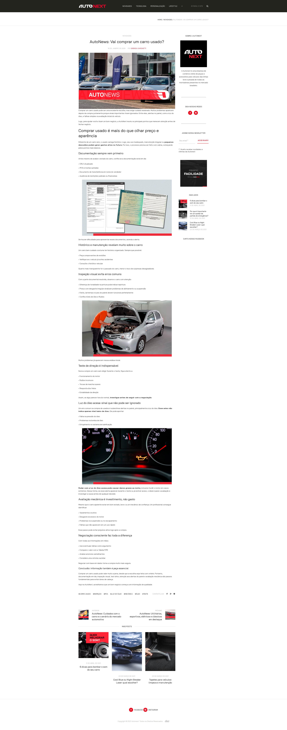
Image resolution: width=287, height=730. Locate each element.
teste (145, 594)
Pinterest (174, 594)
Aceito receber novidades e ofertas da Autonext (191, 150)
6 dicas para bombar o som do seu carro (93, 668)
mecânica (129, 594)
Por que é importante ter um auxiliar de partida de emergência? (199, 213)
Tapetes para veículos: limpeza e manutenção (160, 681)
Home (160, 20)
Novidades (168, 20)
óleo (138, 594)
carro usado (85, 594)
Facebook (167, 594)
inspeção (97, 594)
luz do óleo (116, 594)
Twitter (171, 594)
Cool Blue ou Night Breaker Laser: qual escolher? (127, 681)
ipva (106, 594)
